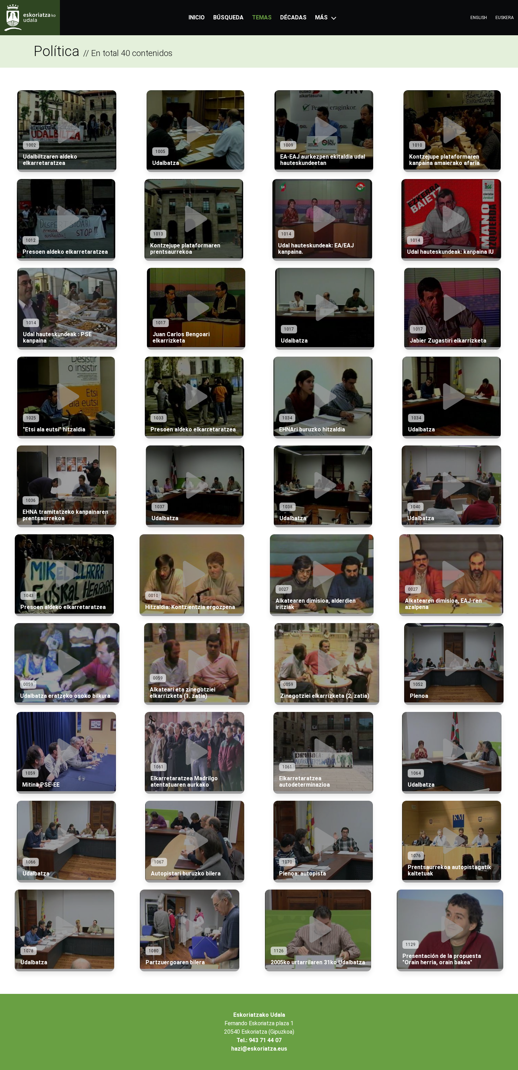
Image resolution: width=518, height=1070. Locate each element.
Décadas (293, 17)
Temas (262, 17)
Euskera (504, 17)
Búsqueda (228, 17)
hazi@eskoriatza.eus (259, 1048)
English (478, 17)
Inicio (197, 17)
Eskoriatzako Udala (259, 1014)
